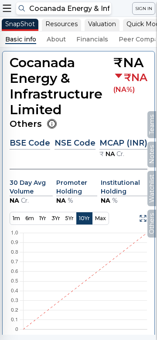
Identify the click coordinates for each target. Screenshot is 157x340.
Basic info (20, 39)
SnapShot (20, 24)
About (56, 39)
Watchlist (152, 188)
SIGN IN (143, 8)
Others (152, 223)
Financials (92, 39)
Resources (61, 24)
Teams (152, 125)
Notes (152, 154)
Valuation (102, 24)
